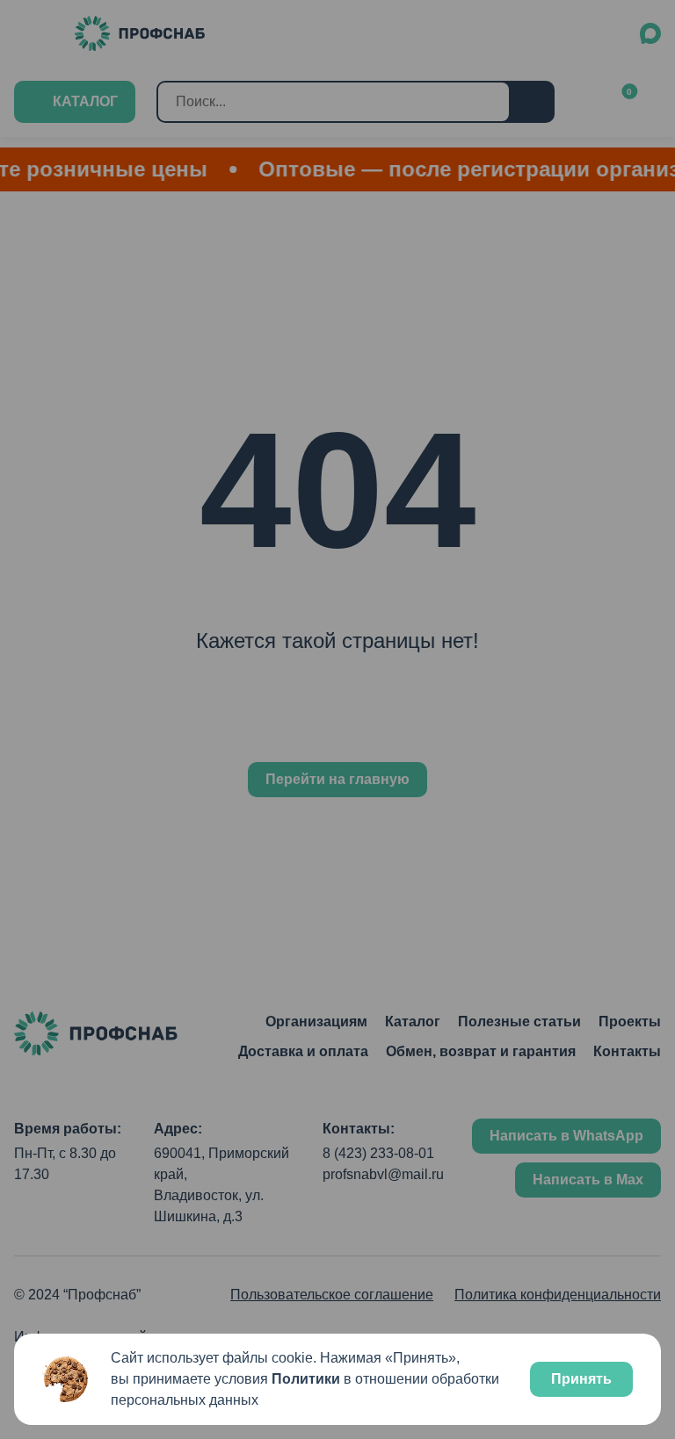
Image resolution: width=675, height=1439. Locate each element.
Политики (306, 1378)
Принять (581, 1378)
